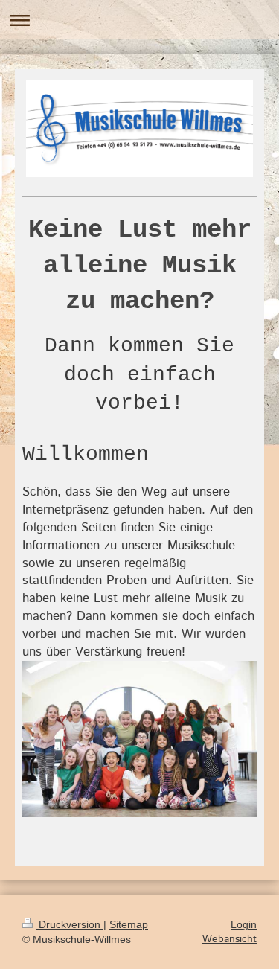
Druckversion (69, 924)
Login (244, 924)
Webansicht (229, 939)
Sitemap (128, 924)
